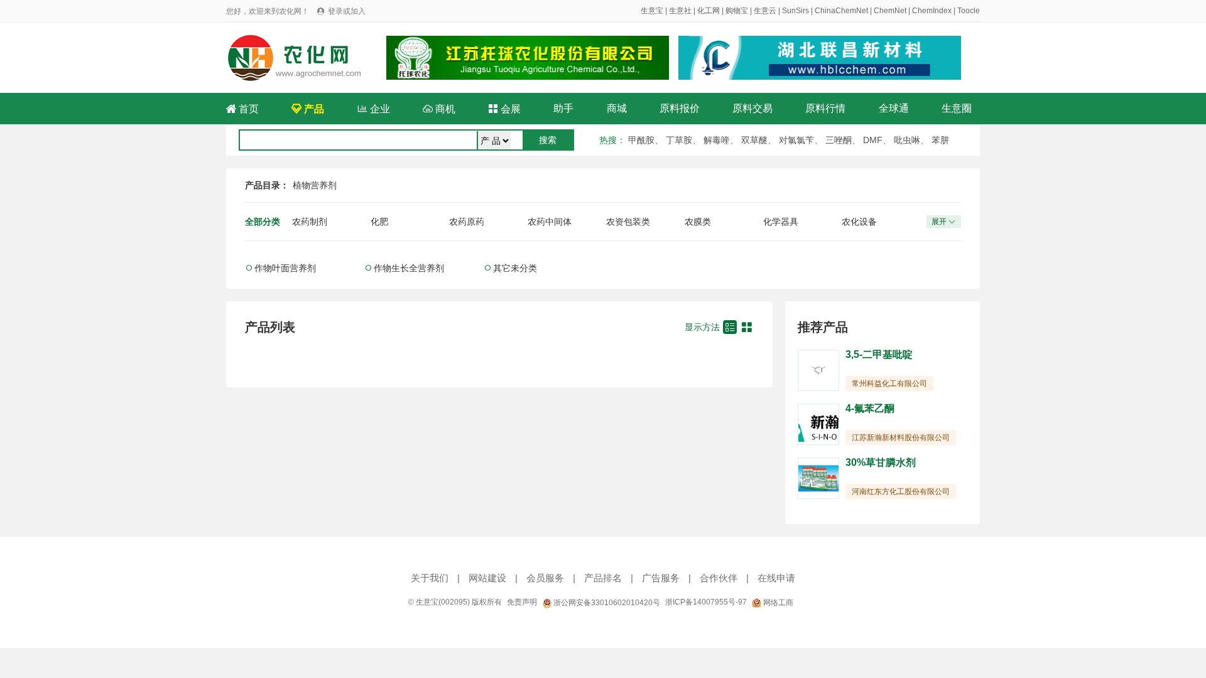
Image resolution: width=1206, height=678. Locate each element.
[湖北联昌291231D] (819, 58)
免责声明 (522, 602)
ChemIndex (932, 10)
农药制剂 (309, 222)
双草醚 (754, 140)
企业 (373, 109)
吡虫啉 (907, 140)
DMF (873, 140)
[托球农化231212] (527, 58)
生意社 (680, 10)
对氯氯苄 (796, 140)
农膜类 (698, 222)
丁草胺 (679, 140)
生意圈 (957, 108)
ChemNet (890, 10)
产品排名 (603, 578)
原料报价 (680, 108)
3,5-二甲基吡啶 (879, 354)
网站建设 (487, 578)
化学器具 (780, 222)
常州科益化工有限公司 (889, 383)
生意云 (765, 10)
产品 (307, 109)
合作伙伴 (718, 578)
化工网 (708, 10)
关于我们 (429, 578)
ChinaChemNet (841, 10)
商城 (617, 108)
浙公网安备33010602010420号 (605, 602)
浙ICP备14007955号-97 (706, 602)
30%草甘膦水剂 (880, 462)
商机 (439, 109)
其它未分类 (515, 268)
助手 (563, 108)
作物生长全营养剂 (409, 268)
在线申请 (776, 578)
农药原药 (466, 222)
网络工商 (777, 602)
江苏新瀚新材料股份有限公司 (901, 437)
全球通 (894, 108)
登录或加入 (347, 11)
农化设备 (859, 222)
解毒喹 (717, 140)
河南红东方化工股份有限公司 (901, 491)
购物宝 (736, 10)
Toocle (968, 10)
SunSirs (795, 10)
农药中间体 (550, 222)
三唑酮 (838, 140)
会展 (504, 109)
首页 (242, 109)
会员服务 (545, 578)
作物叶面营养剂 (285, 268)
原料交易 (752, 108)
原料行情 (825, 108)
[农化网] (300, 57)
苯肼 (940, 140)
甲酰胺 (641, 140)
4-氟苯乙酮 (869, 408)
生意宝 (652, 10)
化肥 (379, 222)
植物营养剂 (315, 185)
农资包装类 (628, 222)
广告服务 (661, 578)
